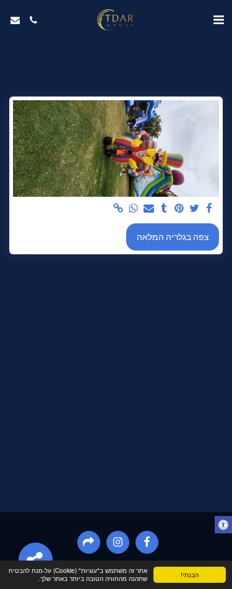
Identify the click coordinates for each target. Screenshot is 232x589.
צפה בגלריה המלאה (173, 237)
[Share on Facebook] (209, 209)
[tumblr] (164, 209)
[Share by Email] (149, 209)
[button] (218, 20)
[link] (118, 209)
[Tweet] (194, 209)
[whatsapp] (133, 209)
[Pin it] (179, 209)
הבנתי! (190, 574)
